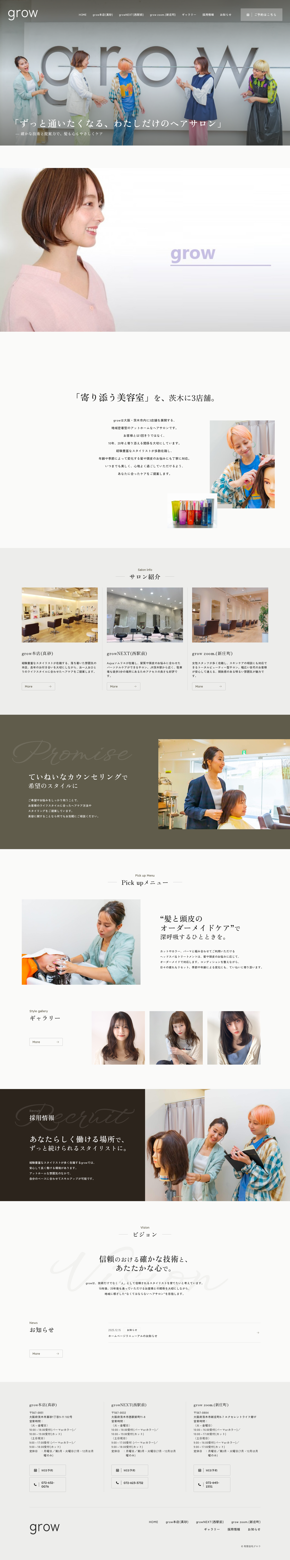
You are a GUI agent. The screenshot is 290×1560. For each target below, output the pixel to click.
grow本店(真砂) (103, 14)
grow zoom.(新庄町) (163, 14)
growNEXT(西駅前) (131, 14)
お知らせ (226, 14)
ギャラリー (189, 14)
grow (23, 10)
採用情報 (208, 14)
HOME (83, 14)
